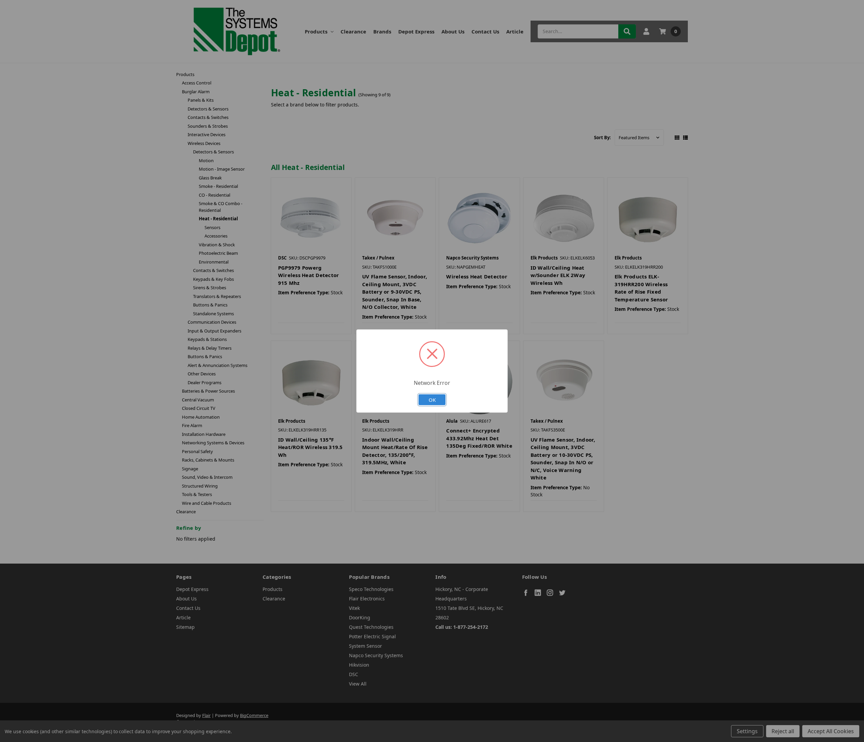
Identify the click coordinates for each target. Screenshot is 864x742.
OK (432, 399)
